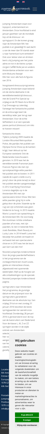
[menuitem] (27, 9)
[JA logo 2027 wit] (15, 9)
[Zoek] (27, 9)
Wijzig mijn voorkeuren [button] (27, 425)
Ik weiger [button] (27, 420)
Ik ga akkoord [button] (27, 415)
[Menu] (33, 9)
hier (7, 386)
